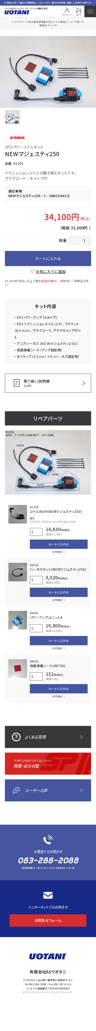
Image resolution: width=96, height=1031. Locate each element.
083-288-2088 (47, 860)
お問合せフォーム (48, 920)
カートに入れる (48, 258)
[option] (48, 72)
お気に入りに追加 (51, 271)
